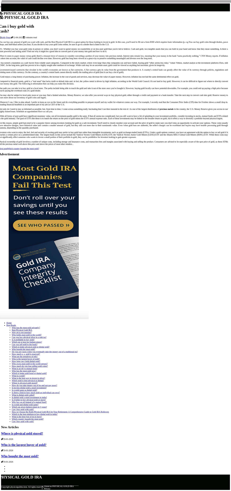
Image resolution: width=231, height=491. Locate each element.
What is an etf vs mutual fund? (24, 368)
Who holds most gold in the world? (26, 335)
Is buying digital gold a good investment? (29, 388)
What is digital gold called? (23, 395)
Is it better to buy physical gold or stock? (29, 400)
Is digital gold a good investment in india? (29, 397)
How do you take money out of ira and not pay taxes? (34, 385)
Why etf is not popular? (22, 332)
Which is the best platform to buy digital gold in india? (34, 414)
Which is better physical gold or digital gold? (30, 347)
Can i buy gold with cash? (23, 409)
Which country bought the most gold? (28, 419)
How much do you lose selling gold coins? (30, 366)
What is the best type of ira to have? (27, 417)
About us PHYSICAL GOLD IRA (59, 486)
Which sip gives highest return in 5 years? (29, 407)
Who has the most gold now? (24, 371)
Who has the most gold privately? (26, 328)
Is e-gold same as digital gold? (24, 390)
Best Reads (11, 325)
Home (9, 323)
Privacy (47, 489)
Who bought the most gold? (23, 349)
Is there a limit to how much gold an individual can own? (36, 392)
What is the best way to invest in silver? (28, 378)
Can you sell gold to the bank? (24, 344)
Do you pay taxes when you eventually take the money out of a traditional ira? (45, 352)
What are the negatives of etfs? (25, 356)
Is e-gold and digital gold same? (25, 404)
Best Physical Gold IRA (22, 330)
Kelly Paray (6, 37)
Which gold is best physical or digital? (28, 380)
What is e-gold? (18, 376)
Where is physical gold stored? (25, 383)
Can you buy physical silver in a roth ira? (29, 337)
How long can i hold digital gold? (26, 361)
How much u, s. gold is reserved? (26, 354)
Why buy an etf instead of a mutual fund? (29, 402)
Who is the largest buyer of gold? (26, 359)
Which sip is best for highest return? (27, 342)
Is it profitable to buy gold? (23, 340)
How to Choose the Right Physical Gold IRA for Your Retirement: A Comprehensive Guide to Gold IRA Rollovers (60, 412)
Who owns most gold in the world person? (30, 364)
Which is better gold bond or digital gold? (29, 373)
